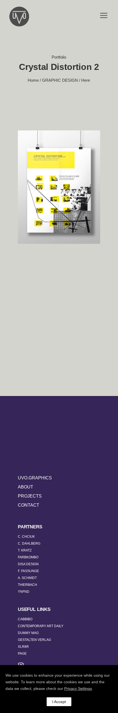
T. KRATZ (25, 550)
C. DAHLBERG (29, 543)
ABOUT (25, 487)
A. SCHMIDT (27, 578)
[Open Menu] (104, 16)
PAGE (22, 653)
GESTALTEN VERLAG (34, 640)
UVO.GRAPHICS (35, 478)
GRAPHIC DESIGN (60, 80)
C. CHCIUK (26, 537)
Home (33, 80)
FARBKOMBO (28, 557)
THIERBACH (27, 585)
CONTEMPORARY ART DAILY (40, 626)
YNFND (23, 592)
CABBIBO (25, 619)
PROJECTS (30, 496)
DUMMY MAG (28, 633)
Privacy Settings (78, 688)
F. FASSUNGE (28, 571)
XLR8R (23, 647)
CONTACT (28, 505)
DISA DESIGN (28, 564)
